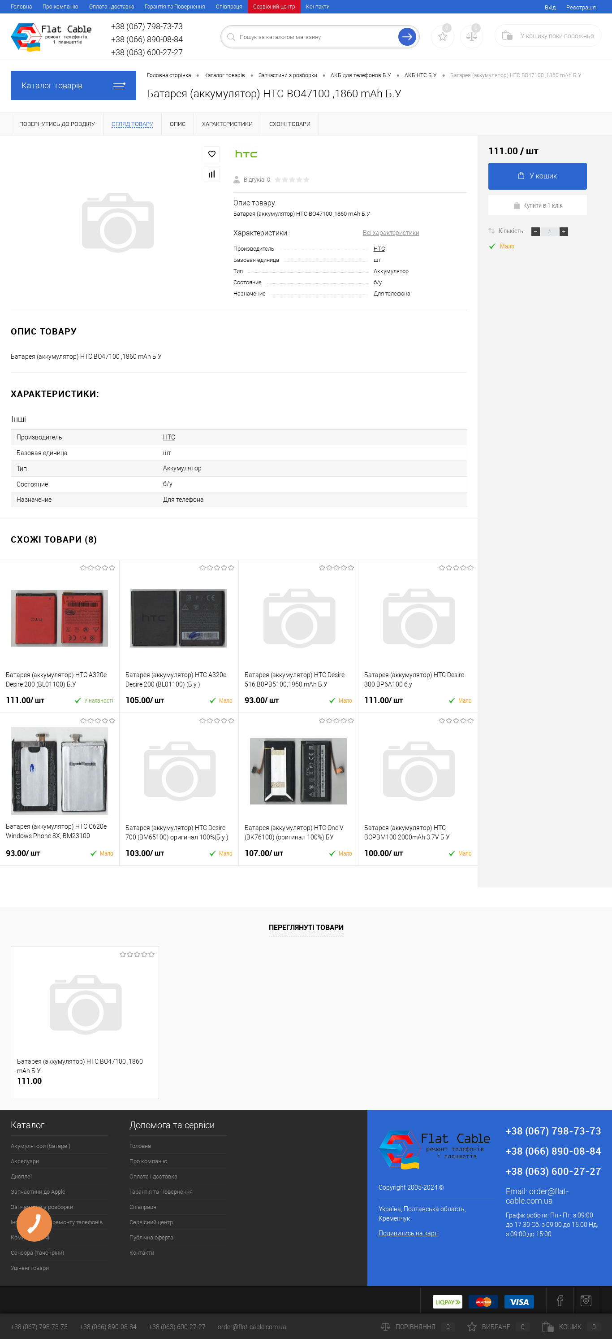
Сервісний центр (274, 7)
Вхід (550, 7)
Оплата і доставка (111, 7)
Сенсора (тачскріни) (37, 1252)
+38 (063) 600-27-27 (177, 1326)
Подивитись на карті (409, 1233)
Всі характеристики (391, 232)
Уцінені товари (30, 1268)
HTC (379, 248)
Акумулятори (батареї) (40, 1146)
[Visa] (519, 1300)
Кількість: (512, 230)
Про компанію (60, 7)
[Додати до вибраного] (212, 154)
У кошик (543, 176)
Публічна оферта (151, 1237)
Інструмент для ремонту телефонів (57, 1222)
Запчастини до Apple (38, 1191)
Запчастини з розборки (42, 1207)
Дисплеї (21, 1176)
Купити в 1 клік (543, 204)
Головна (21, 7)
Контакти (318, 7)
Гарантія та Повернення (175, 7)
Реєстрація (581, 7)
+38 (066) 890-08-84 (108, 1326)
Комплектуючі (30, 1237)
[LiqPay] (447, 1300)
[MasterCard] (483, 1300)
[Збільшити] (117, 222)
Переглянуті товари (306, 927)
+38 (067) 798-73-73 (39, 1326)
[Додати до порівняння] (212, 174)
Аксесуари (25, 1161)
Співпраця (229, 7)
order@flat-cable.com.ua (537, 1196)
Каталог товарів (52, 85)
